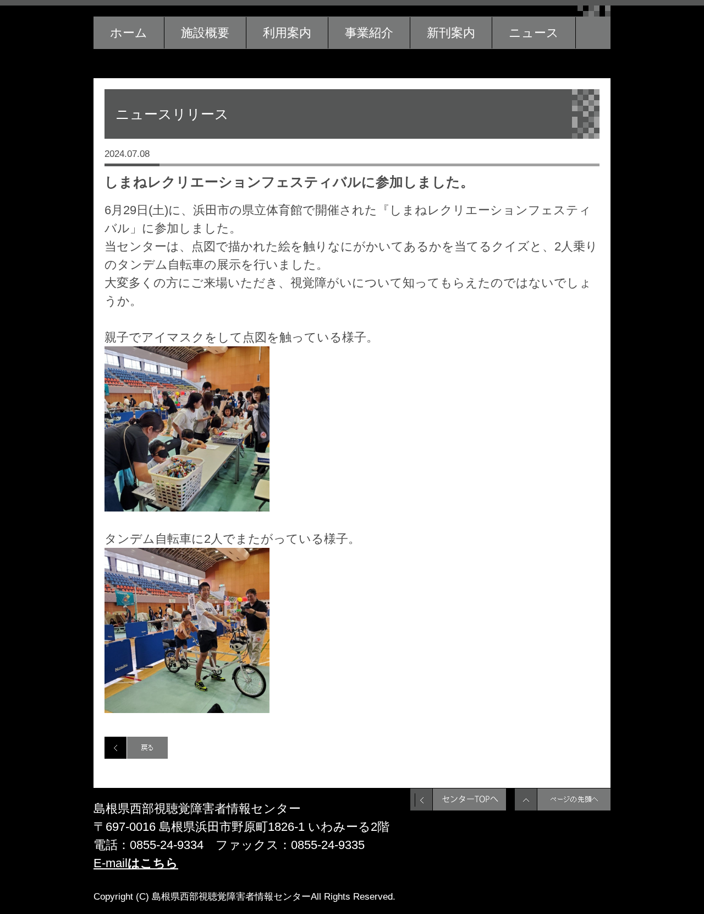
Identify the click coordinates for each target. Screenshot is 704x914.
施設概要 (205, 33)
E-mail (136, 863)
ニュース (534, 33)
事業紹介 (369, 33)
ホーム (128, 33)
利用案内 (287, 33)
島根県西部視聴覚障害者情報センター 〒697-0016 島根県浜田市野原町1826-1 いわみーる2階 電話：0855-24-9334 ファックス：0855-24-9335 (241, 827)
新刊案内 (451, 33)
